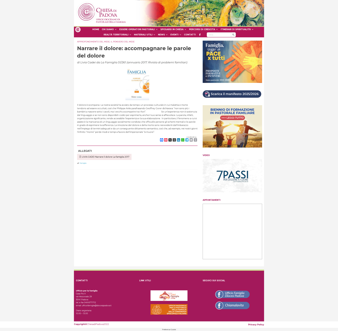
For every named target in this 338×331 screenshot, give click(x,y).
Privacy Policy (256, 324)
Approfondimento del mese (93, 42)
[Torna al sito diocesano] (78, 29)
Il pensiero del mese (123, 42)
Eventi (174, 34)
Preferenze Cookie (169, 329)
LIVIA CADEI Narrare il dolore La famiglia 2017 (105, 157)
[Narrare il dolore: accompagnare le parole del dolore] (137, 82)
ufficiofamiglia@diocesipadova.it (96, 305)
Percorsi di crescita (202, 29)
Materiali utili (143, 34)
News (161, 34)
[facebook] (200, 34)
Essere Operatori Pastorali (137, 29)
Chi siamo (108, 29)
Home (95, 29)
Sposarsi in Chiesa (172, 29)
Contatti (190, 34)
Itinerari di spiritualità (236, 29)
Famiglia (83, 163)
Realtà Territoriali (116, 34)
